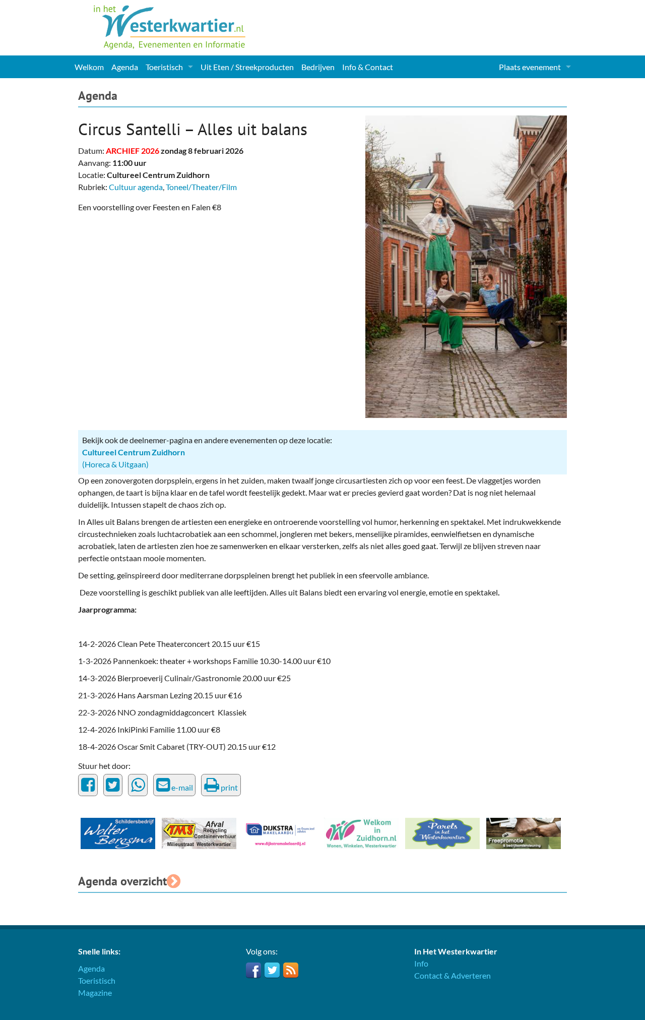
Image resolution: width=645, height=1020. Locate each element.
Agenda (124, 67)
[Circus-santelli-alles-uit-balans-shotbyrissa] (466, 265)
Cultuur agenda (136, 187)
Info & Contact (367, 67)
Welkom (89, 67)
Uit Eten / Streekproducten (247, 67)
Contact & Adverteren (452, 975)
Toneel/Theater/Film (201, 187)
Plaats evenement (530, 67)
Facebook (253, 970)
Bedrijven (318, 67)
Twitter (272, 970)
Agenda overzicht (122, 881)
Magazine (95, 992)
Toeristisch (164, 67)
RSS (290, 970)
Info (421, 963)
